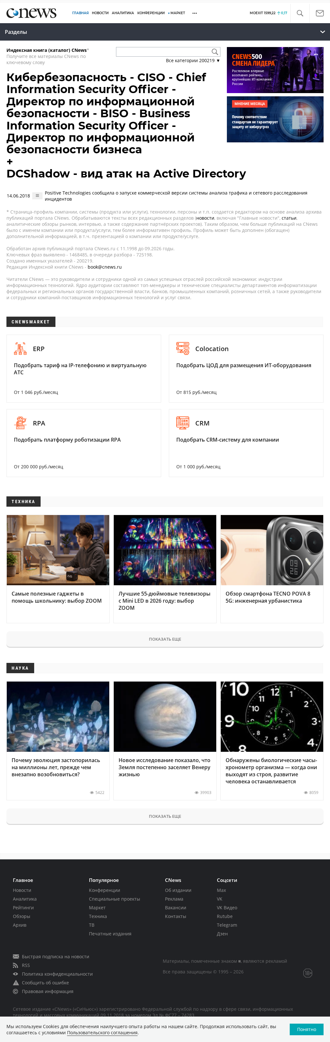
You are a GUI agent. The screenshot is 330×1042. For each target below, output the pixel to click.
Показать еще (165, 639)
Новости (22, 890)
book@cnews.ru (105, 267)
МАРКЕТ (177, 13)
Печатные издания (110, 934)
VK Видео (227, 907)
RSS (26, 965)
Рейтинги (23, 907)
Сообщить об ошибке (45, 983)
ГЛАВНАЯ (80, 13)
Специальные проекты (114, 899)
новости (205, 218)
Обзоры (21, 916)
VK (219, 899)
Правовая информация (47, 991)
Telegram (227, 925)
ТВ (91, 925)
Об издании (178, 890)
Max (221, 890)
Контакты (175, 916)
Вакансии (175, 907)
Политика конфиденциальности (57, 974)
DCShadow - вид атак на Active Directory (126, 173)
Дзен (222, 934)
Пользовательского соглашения (102, 1032)
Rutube (225, 916)
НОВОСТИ (100, 13)
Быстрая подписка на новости (55, 956)
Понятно (306, 1029)
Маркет (97, 907)
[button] (299, 13)
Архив (19, 925)
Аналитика (123, 13)
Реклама (174, 899)
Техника (98, 916)
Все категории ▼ (193, 60)
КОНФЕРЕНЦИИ (151, 13)
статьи (289, 218)
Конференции (104, 890)
